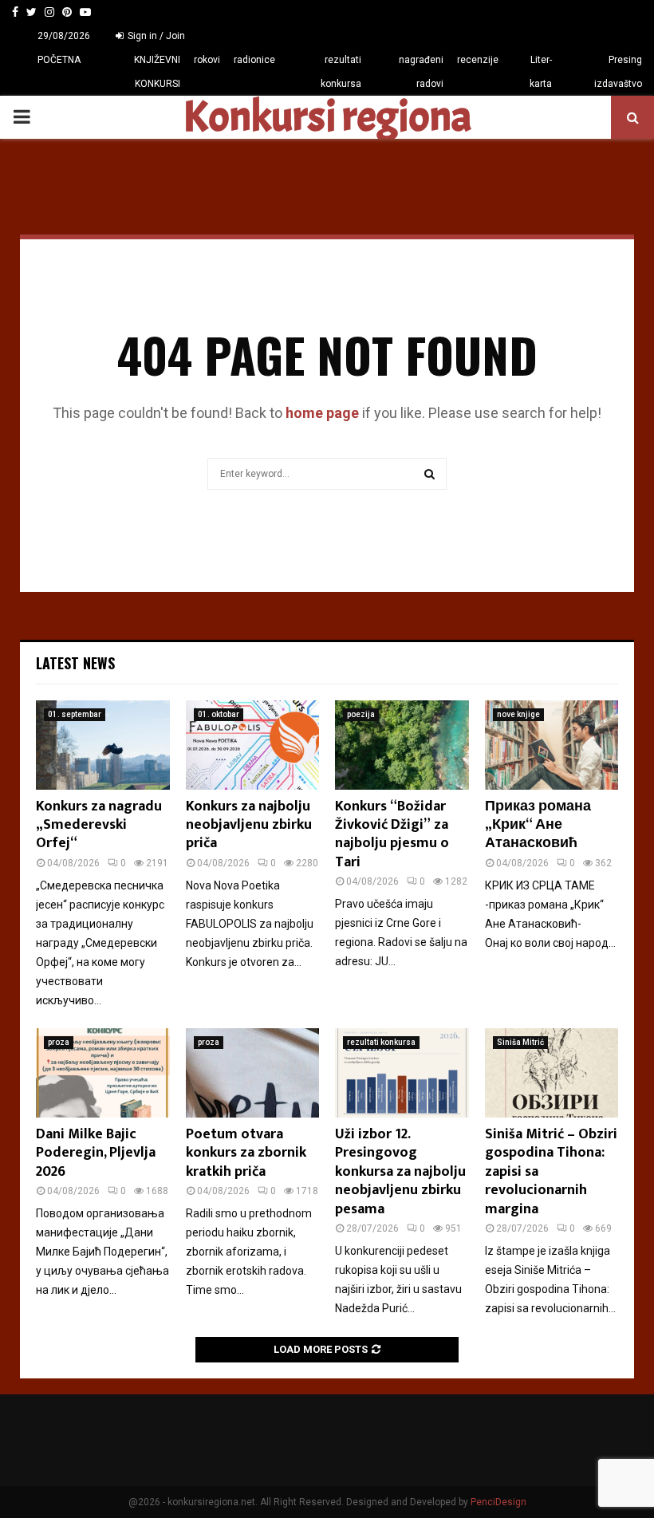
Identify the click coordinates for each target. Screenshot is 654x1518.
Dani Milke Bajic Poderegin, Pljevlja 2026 (96, 1153)
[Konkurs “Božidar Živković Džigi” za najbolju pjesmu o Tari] (402, 745)
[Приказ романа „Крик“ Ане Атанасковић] (552, 745)
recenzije (477, 59)
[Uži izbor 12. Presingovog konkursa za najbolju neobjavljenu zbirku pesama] (402, 1073)
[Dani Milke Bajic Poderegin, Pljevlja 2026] (103, 1073)
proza (58, 1042)
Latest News (75, 663)
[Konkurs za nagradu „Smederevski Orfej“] (103, 745)
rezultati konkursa (341, 71)
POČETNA (59, 59)
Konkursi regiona (327, 117)
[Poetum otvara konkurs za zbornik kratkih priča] (253, 1073)
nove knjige (518, 714)
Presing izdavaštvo (618, 71)
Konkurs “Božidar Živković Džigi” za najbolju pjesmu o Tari (392, 834)
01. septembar (74, 714)
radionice (254, 59)
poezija (361, 714)
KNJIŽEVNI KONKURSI (157, 71)
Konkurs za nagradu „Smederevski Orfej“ (99, 825)
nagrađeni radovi (421, 71)
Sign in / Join (155, 35)
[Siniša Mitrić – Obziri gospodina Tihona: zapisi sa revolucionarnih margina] (552, 1073)
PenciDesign (498, 1502)
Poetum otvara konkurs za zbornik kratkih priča (246, 1153)
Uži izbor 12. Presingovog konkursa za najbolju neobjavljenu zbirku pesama (400, 1171)
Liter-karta (541, 71)
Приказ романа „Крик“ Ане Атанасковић (538, 825)
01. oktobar (218, 714)
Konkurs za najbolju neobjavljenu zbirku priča (249, 825)
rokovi (207, 59)
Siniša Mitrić (520, 1042)
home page (322, 412)
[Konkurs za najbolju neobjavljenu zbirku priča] (253, 745)
